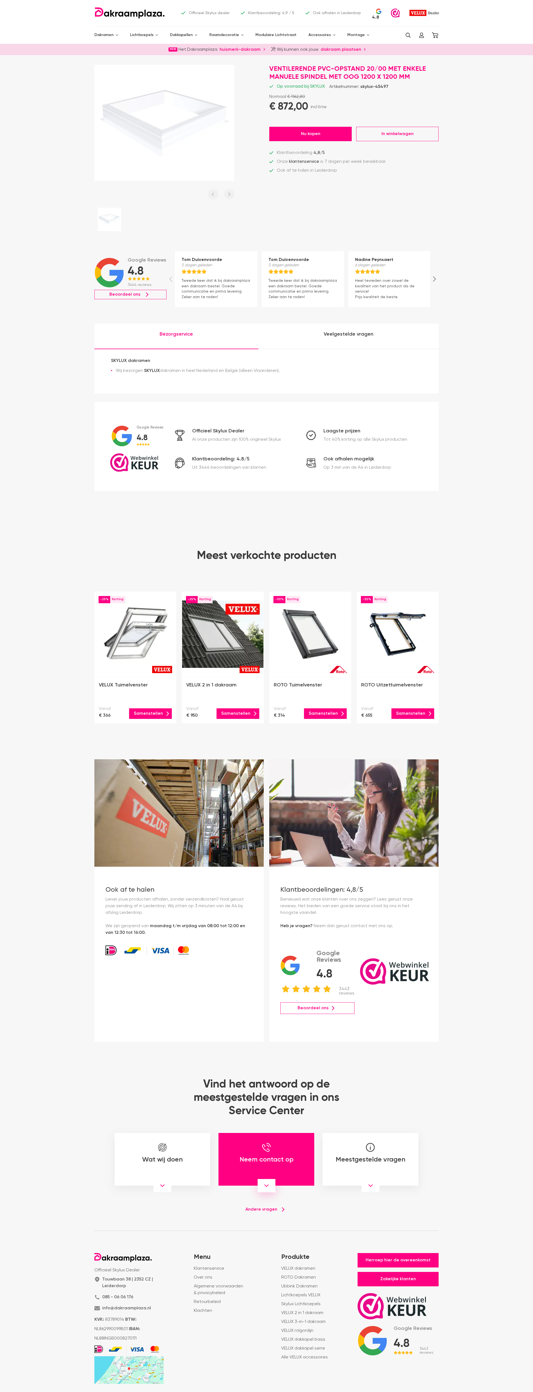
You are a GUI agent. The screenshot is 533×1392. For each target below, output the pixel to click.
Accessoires (319, 35)
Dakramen (104, 35)
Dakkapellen (181, 35)
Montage (356, 35)
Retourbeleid (207, 1302)
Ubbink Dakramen (299, 1286)
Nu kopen (310, 134)
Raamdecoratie (224, 35)
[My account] (421, 35)
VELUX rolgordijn (297, 1330)
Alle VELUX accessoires (304, 1357)
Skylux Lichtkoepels (301, 1304)
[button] (408, 35)
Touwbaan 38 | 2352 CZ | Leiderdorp (127, 1282)
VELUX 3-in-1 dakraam (303, 1322)
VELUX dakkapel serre (303, 1348)
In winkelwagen (397, 134)
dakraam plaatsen (341, 49)
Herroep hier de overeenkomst (398, 1260)
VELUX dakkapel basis (303, 1339)
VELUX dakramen (298, 1268)
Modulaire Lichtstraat (275, 35)
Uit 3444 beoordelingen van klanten (229, 467)
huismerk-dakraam (240, 49)
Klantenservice (209, 1268)
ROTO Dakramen (298, 1277)
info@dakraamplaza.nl (126, 1308)
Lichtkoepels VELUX (300, 1295)
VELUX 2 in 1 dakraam (302, 1313)
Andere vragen (261, 1209)
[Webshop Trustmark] (395, 13)
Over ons (203, 1277)
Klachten (203, 1311)
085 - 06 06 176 (117, 1297)
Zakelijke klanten (398, 1279)
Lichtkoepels (142, 35)
